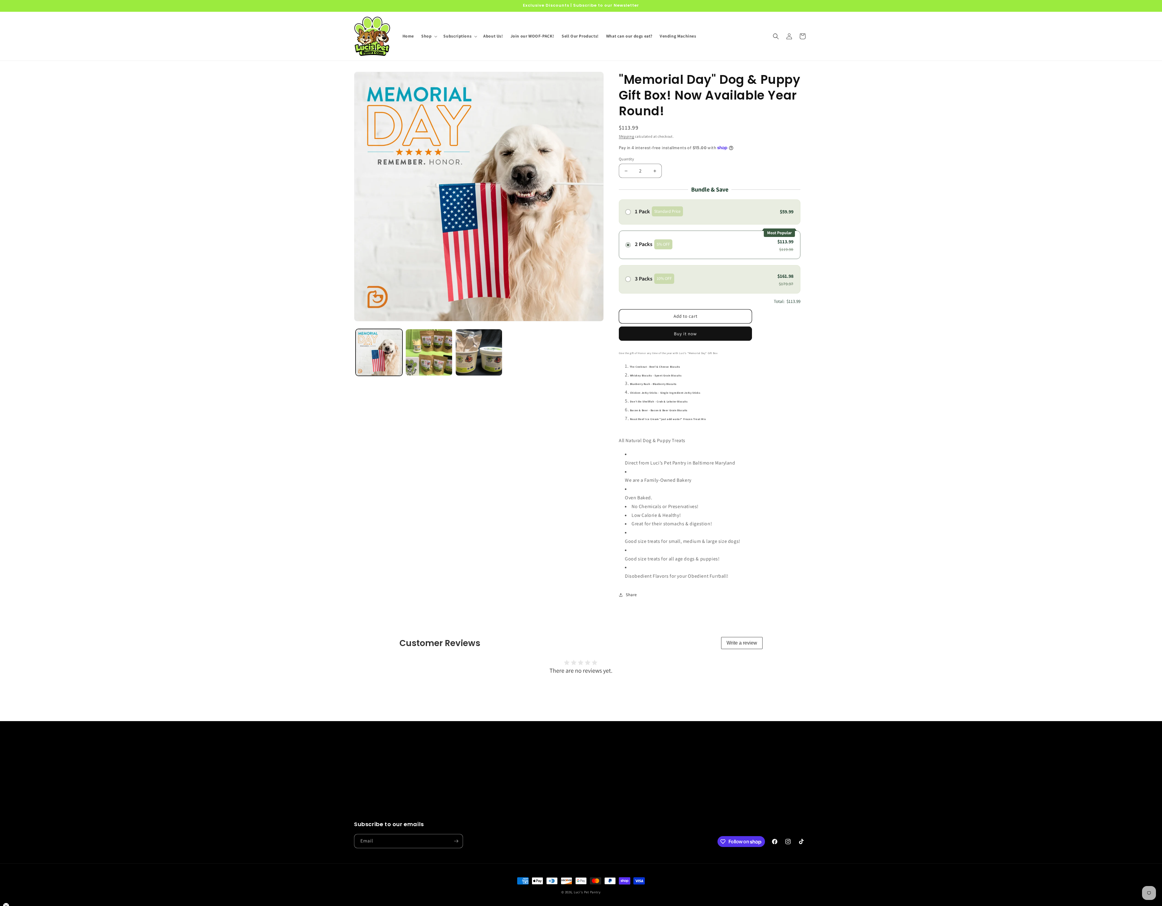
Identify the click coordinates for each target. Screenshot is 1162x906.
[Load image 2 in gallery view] (428, 352)
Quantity (626, 159)
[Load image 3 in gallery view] (478, 352)
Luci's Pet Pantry (587, 892)
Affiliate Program (484, 804)
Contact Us (479, 772)
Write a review (742, 642)
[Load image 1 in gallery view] (379, 352)
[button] (429, 36)
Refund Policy (595, 772)
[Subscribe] (456, 841)
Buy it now (685, 333)
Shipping (626, 136)
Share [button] (631, 594)
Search (474, 761)
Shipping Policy (597, 783)
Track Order (479, 793)
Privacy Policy (595, 761)
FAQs (473, 783)
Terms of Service (598, 793)
